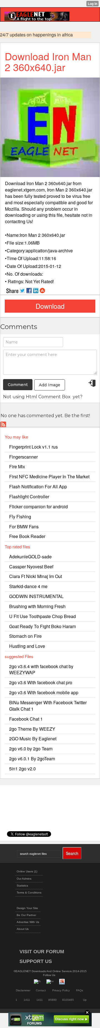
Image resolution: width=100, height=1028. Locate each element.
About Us (23, 928)
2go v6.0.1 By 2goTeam (32, 758)
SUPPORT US (35, 961)
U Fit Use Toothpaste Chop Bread (42, 616)
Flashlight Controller (29, 496)
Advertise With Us (28, 922)
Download (50, 306)
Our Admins (24, 878)
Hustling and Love (27, 646)
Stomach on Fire (25, 636)
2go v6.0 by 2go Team (30, 748)
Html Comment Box (48, 396)
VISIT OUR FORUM (41, 951)
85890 (52, 999)
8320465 (68, 999)
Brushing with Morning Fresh (37, 606)
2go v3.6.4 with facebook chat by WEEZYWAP (41, 669)
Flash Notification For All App (38, 486)
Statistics (22, 885)
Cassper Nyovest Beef (31, 566)
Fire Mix (17, 466)
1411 (27, 999)
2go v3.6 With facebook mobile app (43, 692)
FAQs (79, 990)
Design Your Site (27, 908)
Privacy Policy (61, 990)
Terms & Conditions (29, 892)
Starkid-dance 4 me (28, 586)
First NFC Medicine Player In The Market (49, 476)
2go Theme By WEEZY (32, 729)
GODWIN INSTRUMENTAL (36, 596)
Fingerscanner (23, 457)
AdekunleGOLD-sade (30, 556)
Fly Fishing (20, 516)
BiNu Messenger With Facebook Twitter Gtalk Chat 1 (48, 705)
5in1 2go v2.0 (22, 768)
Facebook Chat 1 (26, 719)
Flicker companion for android (38, 506)
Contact (41, 990)
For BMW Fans (24, 526)
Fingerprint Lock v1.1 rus (33, 447)
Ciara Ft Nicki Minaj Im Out (35, 576)
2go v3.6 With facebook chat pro (40, 682)
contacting (15, 221)
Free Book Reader (27, 536)
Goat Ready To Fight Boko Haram (42, 626)
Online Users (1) (27, 871)
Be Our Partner (26, 915)
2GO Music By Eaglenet (32, 738)
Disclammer (23, 990)
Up (85, 999)
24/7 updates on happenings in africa (36, 35)
